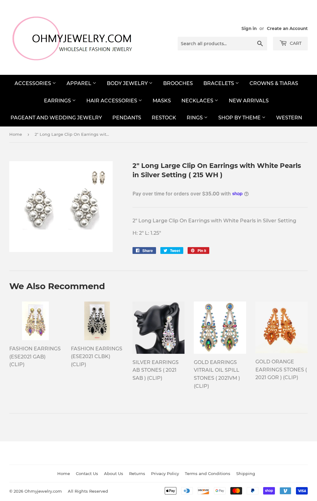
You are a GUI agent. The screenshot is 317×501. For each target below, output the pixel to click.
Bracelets (219, 83)
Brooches (178, 83)
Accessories (33, 83)
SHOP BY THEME (240, 118)
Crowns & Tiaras (274, 83)
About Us (113, 473)
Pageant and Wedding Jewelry (56, 118)
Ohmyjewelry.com (43, 491)
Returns (137, 473)
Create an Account (287, 28)
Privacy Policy (165, 473)
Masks (162, 101)
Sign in (249, 28)
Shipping (245, 473)
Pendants (126, 118)
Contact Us (87, 473)
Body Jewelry (128, 83)
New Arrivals (249, 101)
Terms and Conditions (207, 473)
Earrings (58, 101)
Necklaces (198, 101)
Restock (164, 118)
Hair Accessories (112, 101)
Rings (195, 118)
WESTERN (289, 118)
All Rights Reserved (88, 491)
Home (15, 134)
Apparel (80, 83)
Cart (295, 43)
